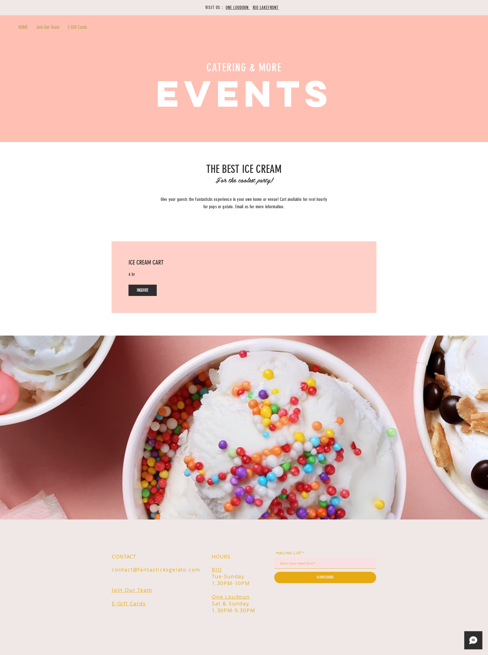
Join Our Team (132, 590)
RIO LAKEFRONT (266, 7)
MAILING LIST (289, 553)
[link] (244, 262)
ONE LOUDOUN (238, 7)
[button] (142, 290)
